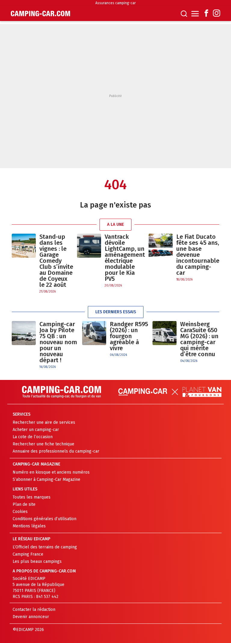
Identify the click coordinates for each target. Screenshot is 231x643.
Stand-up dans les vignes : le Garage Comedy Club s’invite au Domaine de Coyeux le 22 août (56, 260)
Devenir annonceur (31, 616)
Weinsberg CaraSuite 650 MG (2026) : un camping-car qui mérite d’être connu (199, 339)
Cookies (20, 511)
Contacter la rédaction (34, 609)
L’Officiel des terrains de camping (45, 547)
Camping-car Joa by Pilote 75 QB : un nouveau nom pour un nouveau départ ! (58, 342)
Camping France (28, 554)
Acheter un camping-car (36, 429)
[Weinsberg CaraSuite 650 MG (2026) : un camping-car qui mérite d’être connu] (164, 342)
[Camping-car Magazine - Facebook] (206, 14)
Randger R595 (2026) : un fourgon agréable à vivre (129, 336)
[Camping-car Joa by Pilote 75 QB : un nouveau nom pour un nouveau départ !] (24, 345)
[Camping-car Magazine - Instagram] (216, 14)
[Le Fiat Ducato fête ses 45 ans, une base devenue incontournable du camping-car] (161, 258)
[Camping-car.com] (40, 13)
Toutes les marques (32, 497)
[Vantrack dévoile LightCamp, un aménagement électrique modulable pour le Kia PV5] (89, 261)
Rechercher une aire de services (44, 422)
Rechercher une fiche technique (43, 444)
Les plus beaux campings (37, 561)
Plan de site (24, 504)
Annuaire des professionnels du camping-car (56, 451)
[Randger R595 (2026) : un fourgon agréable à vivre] (94, 339)
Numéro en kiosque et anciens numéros (51, 472)
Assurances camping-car (115, 3)
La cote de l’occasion (33, 436)
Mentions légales (29, 526)
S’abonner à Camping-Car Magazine (46, 479)
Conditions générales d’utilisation (44, 518)
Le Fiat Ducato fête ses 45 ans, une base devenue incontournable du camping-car (197, 254)
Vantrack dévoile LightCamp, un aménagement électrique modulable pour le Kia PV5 (125, 257)
